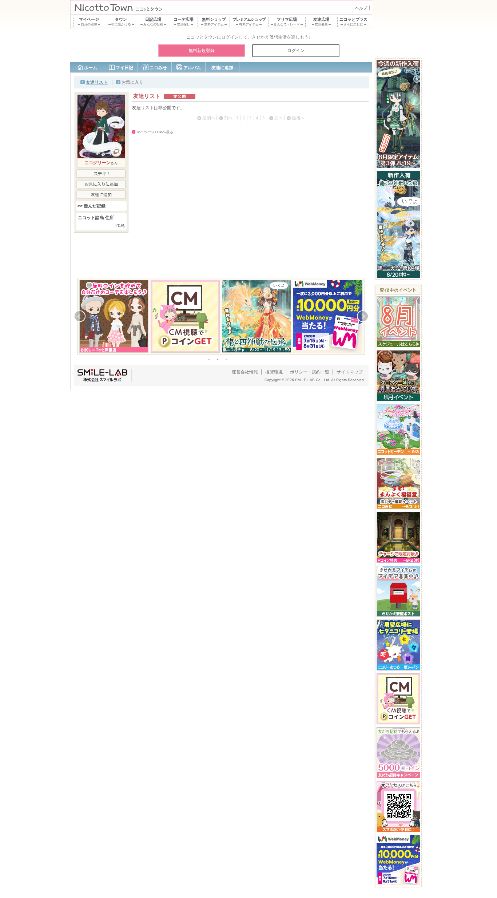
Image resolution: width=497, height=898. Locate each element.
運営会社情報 (245, 372)
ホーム (90, 67)
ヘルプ (361, 8)
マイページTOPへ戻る (154, 132)
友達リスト (97, 82)
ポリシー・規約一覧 (309, 372)
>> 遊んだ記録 (91, 206)
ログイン (296, 50)
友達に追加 (222, 67)
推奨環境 (274, 372)
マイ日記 (124, 67)
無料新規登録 (201, 50)
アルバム (192, 67)
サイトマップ (350, 372)
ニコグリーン (97, 162)
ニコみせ (158, 67)
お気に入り (132, 82)
